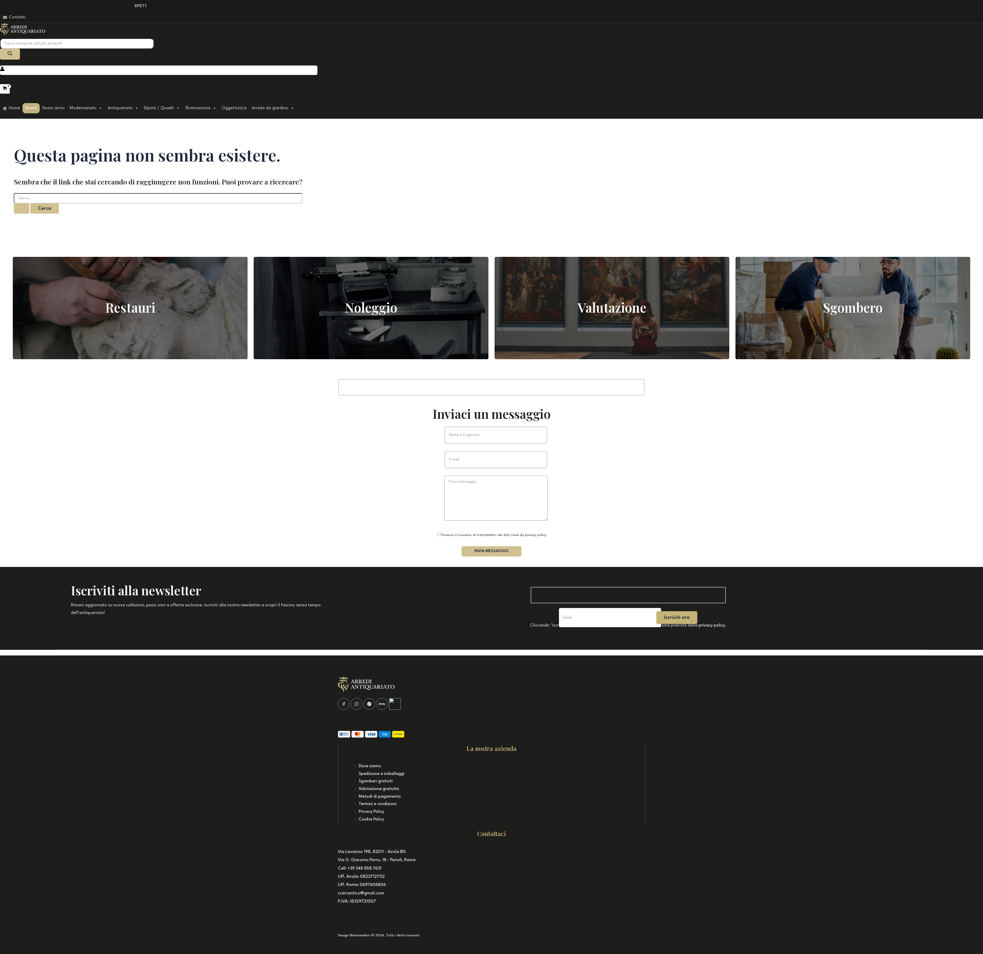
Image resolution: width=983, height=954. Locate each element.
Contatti (17, 17)
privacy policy (712, 625)
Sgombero (853, 307)
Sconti (31, 108)
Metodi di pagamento (380, 796)
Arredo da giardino (270, 108)
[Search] (10, 54)
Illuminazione (197, 108)
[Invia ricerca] (21, 208)
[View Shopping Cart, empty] (5, 88)
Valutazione (612, 307)
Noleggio (371, 307)
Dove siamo (370, 766)
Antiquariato (120, 108)
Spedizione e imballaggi (381, 774)
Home (14, 108)
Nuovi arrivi (53, 108)
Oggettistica (234, 108)
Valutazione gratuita (379, 789)
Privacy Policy (371, 811)
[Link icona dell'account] (2, 70)
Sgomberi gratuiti (376, 781)
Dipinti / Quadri (159, 108)
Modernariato (83, 108)
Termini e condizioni (378, 804)
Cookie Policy (371, 819)
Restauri (130, 307)
